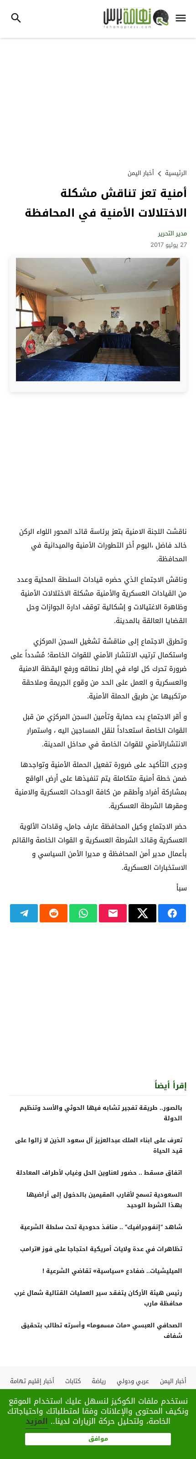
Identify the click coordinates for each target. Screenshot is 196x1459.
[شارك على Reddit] (53, 913)
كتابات (73, 1381)
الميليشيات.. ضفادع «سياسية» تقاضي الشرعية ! (112, 1271)
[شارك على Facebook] (172, 913)
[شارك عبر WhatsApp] (83, 913)
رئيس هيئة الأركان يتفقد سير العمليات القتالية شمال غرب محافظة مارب (98, 1298)
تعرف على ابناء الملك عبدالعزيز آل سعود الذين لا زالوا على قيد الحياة (98, 1145)
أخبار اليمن (141, 173)
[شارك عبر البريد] (112, 913)
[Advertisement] (98, 102)
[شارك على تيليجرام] (24, 913)
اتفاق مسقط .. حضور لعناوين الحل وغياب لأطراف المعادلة (99, 1172)
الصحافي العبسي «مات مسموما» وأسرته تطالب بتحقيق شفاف (101, 1331)
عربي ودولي (133, 1381)
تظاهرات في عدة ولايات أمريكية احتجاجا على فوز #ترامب (101, 1249)
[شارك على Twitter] (142, 913)
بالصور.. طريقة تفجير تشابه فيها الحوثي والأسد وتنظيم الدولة (101, 1113)
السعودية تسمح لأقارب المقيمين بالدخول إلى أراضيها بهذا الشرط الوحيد (104, 1200)
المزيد (37, 1421)
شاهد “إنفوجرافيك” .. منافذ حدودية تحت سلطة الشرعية (101, 1227)
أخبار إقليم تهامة (32, 1381)
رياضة (99, 1381)
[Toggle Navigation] (183, 19)
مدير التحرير (172, 233)
